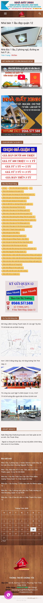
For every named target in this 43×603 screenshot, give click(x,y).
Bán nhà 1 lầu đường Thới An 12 (13, 207)
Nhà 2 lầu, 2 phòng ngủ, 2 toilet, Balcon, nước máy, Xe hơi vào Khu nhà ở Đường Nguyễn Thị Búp (21, 464)
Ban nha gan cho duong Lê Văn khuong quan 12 (18, 194)
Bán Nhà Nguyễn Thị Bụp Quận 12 (14, 252)
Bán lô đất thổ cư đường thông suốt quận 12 (17, 204)
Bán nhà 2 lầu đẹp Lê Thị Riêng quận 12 (16, 223)
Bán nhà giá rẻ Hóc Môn (11, 232)
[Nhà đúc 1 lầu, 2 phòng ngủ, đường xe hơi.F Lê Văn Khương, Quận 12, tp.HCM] (21, 37)
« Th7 (3, 541)
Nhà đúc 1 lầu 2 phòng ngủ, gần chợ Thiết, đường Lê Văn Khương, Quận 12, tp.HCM (21, 491)
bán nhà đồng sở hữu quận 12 (12, 267)
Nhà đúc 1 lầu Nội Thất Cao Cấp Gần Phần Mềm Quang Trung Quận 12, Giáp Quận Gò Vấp (19, 478)
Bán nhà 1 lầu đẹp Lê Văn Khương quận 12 (17, 213)
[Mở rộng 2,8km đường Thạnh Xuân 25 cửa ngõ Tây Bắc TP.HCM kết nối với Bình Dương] (21, 343)
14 (28, 525)
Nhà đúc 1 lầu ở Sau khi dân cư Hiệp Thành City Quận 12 (21, 498)
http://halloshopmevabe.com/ (19, 435)
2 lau (4, 188)
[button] (40, 14)
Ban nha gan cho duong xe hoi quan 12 (15, 197)
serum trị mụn (9, 444)
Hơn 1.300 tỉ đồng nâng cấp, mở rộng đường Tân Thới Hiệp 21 (20, 362)
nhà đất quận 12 (32, 598)
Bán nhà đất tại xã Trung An (12, 264)
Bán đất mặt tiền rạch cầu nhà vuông (15, 271)
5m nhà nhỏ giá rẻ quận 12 (18, 188)
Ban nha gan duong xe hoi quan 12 (14, 201)
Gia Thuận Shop (13, 437)
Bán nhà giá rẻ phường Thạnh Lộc (14, 236)
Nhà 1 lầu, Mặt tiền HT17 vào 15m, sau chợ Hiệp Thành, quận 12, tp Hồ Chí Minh (19, 471)
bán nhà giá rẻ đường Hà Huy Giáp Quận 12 (17, 242)
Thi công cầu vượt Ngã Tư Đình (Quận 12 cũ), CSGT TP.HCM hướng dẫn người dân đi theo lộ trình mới (19, 394)
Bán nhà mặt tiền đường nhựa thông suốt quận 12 (19, 248)
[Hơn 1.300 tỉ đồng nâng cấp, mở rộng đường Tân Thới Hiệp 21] (21, 378)
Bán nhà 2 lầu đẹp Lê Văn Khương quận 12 (17, 226)
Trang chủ (4, 20)
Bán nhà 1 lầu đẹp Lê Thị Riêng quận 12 (16, 210)
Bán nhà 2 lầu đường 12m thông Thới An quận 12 (19, 220)
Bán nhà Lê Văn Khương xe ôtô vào (14, 245)
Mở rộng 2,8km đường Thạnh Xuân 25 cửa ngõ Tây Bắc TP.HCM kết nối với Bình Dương (21, 325)
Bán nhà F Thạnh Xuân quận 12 (13, 229)
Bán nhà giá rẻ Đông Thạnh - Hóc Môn (15, 239)
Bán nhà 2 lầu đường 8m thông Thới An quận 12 (18, 217)
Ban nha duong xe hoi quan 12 (13, 191)
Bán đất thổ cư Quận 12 (11, 274)
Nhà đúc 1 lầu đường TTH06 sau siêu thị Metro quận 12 (21, 484)
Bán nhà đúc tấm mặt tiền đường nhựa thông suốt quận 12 (22, 261)
